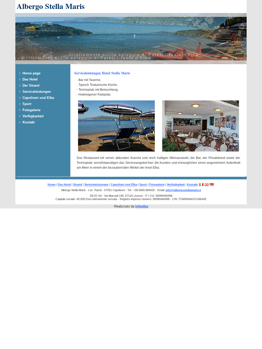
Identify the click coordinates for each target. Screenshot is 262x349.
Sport (27, 104)
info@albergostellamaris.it (183, 190)
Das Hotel (30, 79)
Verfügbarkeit (33, 116)
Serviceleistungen (37, 92)
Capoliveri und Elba (38, 98)
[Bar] (200, 150)
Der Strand (31, 85)
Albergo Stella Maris (51, 5)
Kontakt (29, 122)
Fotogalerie (31, 110)
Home (52, 184)
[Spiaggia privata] (116, 150)
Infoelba (141, 206)
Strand (77, 184)
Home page (31, 73)
